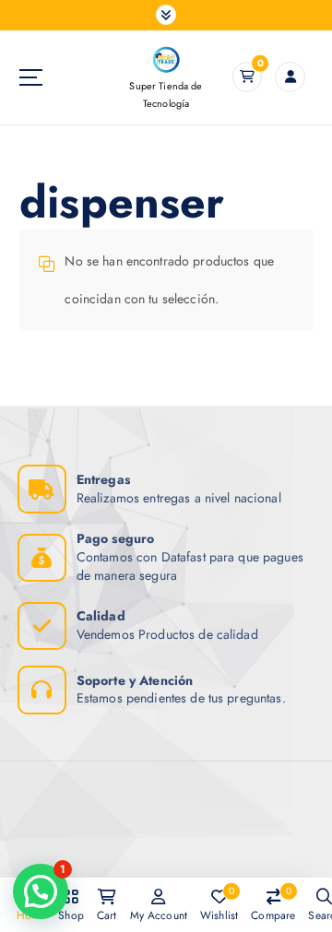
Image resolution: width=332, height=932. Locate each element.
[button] (40, 891)
